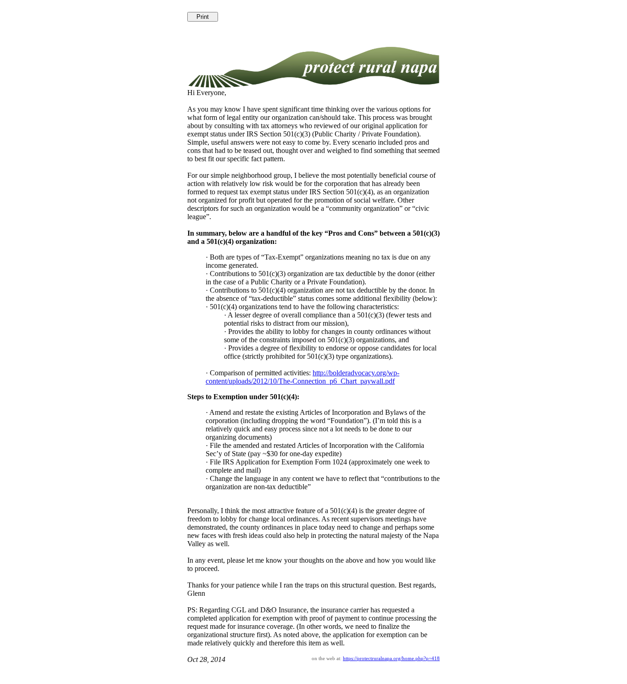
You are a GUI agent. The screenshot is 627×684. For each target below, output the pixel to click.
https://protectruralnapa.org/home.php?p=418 (391, 658)
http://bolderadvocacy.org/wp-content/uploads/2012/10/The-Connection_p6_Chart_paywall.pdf (302, 377)
